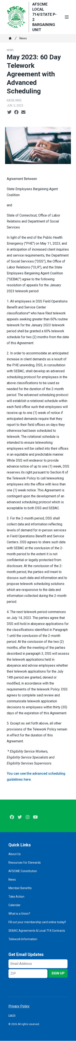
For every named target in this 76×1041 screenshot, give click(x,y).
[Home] (10, 38)
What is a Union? (19, 913)
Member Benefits (20, 888)
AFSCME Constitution (22, 871)
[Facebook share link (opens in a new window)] (16, 112)
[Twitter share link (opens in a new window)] (9, 112)
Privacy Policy (19, 1006)
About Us (14, 854)
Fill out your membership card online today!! (37, 922)
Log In (11, 1015)
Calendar (14, 905)
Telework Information (22, 939)
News (23, 38)
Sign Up (58, 973)
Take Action (16, 896)
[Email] (23, 112)
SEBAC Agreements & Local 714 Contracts (36, 930)
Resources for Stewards (24, 862)
